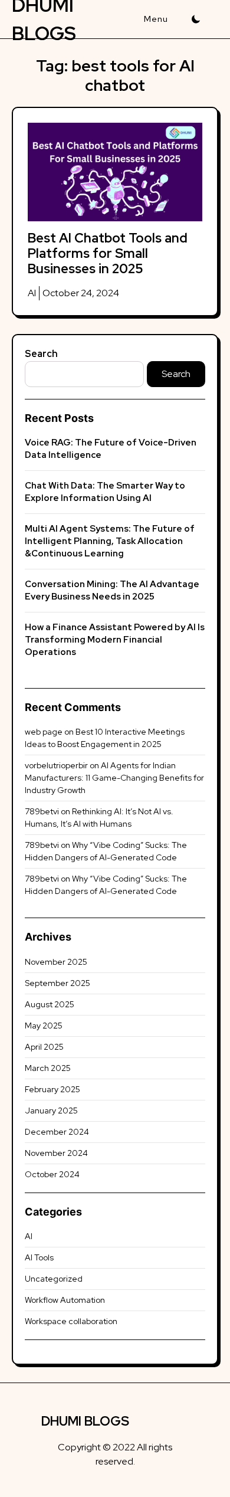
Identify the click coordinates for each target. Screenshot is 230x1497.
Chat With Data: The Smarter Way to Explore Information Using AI (105, 492)
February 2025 (52, 1089)
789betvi (42, 811)
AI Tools (39, 1257)
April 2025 (44, 1046)
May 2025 (44, 1025)
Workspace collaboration (71, 1321)
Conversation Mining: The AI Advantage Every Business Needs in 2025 (112, 590)
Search (41, 354)
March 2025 (48, 1068)
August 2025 (49, 1004)
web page (44, 731)
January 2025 (51, 1110)
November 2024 (56, 1153)
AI (32, 293)
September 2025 (57, 983)
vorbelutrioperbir (56, 765)
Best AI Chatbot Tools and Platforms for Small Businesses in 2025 (108, 254)
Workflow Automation (65, 1300)
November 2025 (56, 961)
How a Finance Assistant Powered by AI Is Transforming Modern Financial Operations (115, 639)
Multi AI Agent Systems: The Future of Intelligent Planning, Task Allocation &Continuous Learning (110, 541)
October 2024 (52, 1174)
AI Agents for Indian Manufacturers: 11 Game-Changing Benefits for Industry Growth (114, 777)
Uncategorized (54, 1278)
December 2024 (57, 1131)
